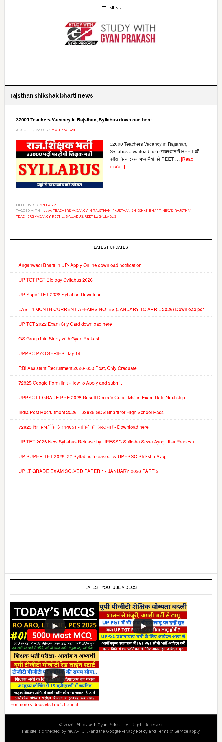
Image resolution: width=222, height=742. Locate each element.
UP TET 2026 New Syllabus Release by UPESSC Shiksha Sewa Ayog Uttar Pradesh (106, 441)
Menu (115, 7)
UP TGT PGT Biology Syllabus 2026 (55, 279)
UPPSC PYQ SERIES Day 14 (49, 353)
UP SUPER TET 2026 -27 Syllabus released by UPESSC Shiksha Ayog (92, 456)
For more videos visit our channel (44, 704)
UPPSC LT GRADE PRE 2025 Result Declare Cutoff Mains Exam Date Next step (101, 397)
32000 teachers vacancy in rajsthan (76, 211)
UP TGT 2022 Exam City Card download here (65, 324)
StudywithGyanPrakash (111, 34)
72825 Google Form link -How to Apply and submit (70, 382)
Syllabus (48, 205)
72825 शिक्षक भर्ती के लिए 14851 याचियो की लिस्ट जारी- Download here (83, 427)
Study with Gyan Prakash (100, 724)
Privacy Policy (135, 731)
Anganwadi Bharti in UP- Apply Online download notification (80, 265)
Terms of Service (172, 731)
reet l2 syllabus (100, 216)
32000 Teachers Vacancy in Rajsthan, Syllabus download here (84, 119)
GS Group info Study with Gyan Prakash (59, 338)
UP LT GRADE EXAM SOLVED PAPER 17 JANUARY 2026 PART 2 (88, 471)
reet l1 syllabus (67, 216)
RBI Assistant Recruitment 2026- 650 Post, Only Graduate (77, 368)
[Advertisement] (111, 65)
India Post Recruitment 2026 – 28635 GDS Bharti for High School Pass (91, 412)
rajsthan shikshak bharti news (142, 211)
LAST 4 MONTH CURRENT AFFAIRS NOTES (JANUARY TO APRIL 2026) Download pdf (111, 309)
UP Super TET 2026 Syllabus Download (60, 294)
